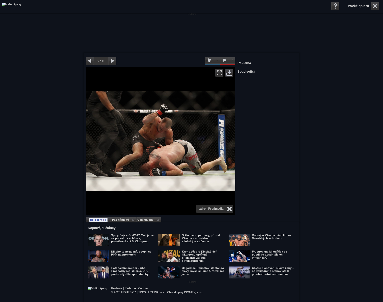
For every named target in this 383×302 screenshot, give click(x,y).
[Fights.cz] (11, 6)
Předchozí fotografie (123, 141)
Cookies (143, 288)
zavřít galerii (358, 6)
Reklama (116, 288)
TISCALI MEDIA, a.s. (151, 292)
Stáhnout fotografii (229, 73)
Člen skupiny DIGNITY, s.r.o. (185, 292)
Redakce (130, 288)
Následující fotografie (198, 141)
